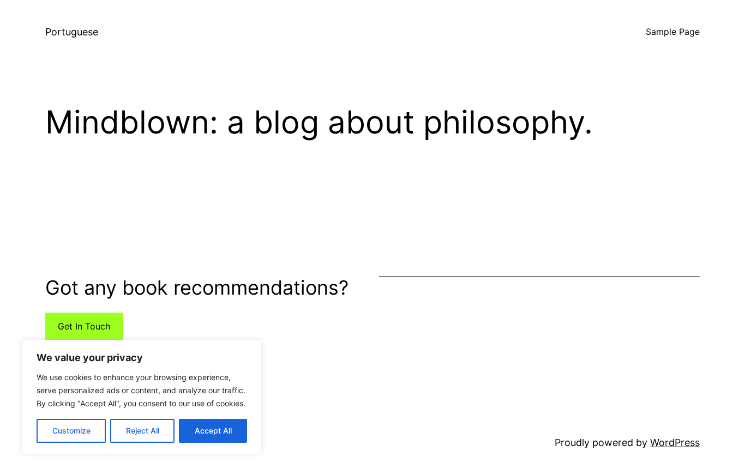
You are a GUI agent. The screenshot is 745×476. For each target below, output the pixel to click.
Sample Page (673, 31)
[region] (142, 397)
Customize (71, 430)
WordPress (675, 442)
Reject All (142, 430)
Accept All (213, 430)
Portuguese (71, 32)
